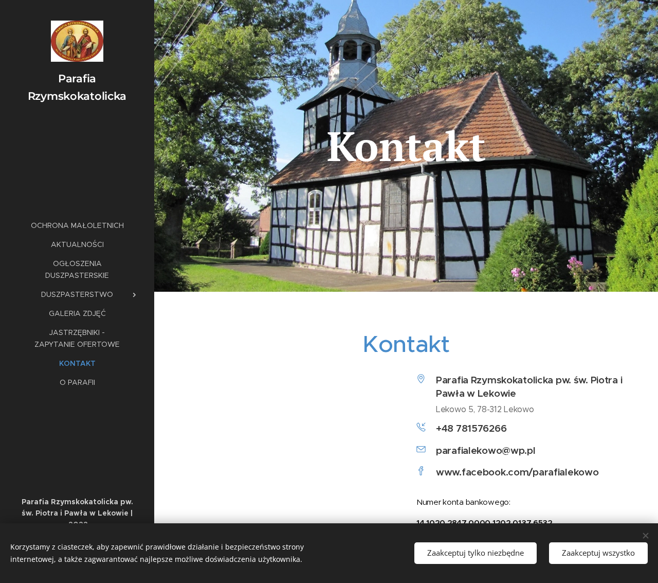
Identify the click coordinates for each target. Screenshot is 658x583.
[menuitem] (77, 226)
